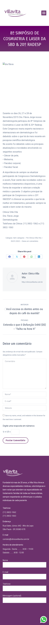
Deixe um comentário (30, 241)
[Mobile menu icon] (43, 13)
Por (33, 238)
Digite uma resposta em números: (19, 426)
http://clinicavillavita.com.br (32, 282)
